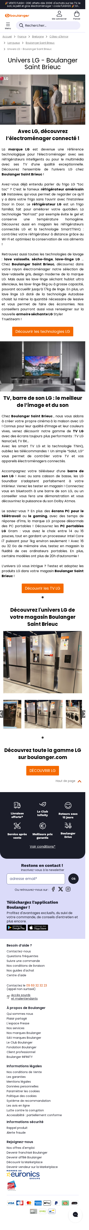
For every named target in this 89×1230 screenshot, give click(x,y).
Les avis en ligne (18, 1105)
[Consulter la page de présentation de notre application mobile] (16, 928)
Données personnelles (22, 1086)
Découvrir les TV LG (42, 588)
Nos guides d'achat (20, 970)
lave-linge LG (67, 259)
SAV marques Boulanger (24, 1038)
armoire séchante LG (34, 314)
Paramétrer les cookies (23, 1091)
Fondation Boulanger (21, 1047)
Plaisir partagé (17, 1018)
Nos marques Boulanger (24, 1033)
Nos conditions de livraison (26, 966)
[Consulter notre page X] (60, 890)
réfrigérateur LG (46, 204)
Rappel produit (17, 1128)
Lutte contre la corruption (25, 1110)
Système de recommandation (29, 1101)
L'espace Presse (18, 1023)
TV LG (78, 431)
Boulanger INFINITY (20, 1057)
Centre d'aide (16, 975)
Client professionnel (21, 1052)
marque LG (19, 149)
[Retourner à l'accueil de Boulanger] (17, 15)
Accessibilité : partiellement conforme (34, 1115)
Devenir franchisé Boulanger (27, 1152)
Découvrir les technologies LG (43, 331)
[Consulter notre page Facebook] (53, 890)
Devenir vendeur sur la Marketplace (32, 1167)
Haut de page (65, 781)
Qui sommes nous (20, 1014)
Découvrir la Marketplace (25, 1162)
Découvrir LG (43, 770)
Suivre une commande (23, 961)
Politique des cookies (22, 1096)
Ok (73, 879)
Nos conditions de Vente (24, 1072)
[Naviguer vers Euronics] (43, 1174)
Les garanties (16, 1077)
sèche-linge (42, 259)
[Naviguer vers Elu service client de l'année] (43, 1185)
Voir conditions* (42, 846)
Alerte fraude (16, 1133)
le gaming (37, 516)
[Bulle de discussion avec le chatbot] (75, 1215)
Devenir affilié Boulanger (24, 1157)
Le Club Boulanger (19, 1042)
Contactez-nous (19, 951)
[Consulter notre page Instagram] (68, 890)
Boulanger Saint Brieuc (22, 174)
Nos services (15, 1028)
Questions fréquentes (22, 956)
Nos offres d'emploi (21, 1148)
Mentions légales (19, 1082)
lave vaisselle (16, 259)
